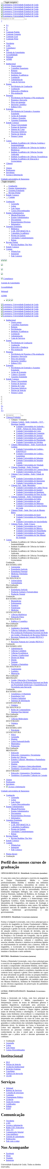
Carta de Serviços (18, 82)
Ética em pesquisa (18, 102)
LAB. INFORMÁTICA (20, 231)
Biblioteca (15, 229)
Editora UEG (16, 107)
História (14, 739)
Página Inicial (11, 854)
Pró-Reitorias (16, 73)
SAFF (8, 1108)
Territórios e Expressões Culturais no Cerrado (29, 769)
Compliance (11, 48)
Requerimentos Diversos (21, 222)
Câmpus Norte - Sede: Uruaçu (23, 524)
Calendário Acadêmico (20, 233)
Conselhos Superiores (19, 68)
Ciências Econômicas (19, 653)
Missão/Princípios (18, 215)
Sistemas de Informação (20, 701)
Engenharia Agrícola (19, 569)
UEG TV (10, 1130)
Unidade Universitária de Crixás (29, 526)
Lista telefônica (12, 1134)
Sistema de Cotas (18, 129)
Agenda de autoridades (15, 1137)
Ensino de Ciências (18, 757)
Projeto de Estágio (18, 235)
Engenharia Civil (17, 696)
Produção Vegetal (18, 594)
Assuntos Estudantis (19, 120)
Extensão (9, 109)
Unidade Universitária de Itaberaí (29, 479)
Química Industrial (18, 698)
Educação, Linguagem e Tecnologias (25, 755)
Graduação (15, 89)
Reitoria (14, 70)
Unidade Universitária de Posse (28, 472)
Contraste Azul (12, 36)
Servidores (10, 172)
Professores (10, 170)
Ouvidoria (10, 43)
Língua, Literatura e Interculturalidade (26, 766)
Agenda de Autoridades (15, 52)
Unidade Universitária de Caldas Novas (31, 488)
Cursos (9, 141)
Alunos (9, 168)
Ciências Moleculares (19, 719)
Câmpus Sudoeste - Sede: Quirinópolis (26, 497)
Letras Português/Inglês (20, 741)
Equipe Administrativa (17, 188)
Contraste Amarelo (13, 34)
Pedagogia (15, 746)
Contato (12, 197)
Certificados (11, 1104)
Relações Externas (13, 1069)
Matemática (15, 744)
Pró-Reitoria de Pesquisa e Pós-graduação (27, 98)
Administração (17, 80)
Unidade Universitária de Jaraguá (29, 435)
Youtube (9, 1158)
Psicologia (15, 730)
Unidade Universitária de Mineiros (29, 503)
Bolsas (13, 240)
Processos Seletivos (19, 132)
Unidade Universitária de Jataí (28, 501)
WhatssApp (15, 251)
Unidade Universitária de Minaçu (29, 528)
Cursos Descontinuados (20, 211)
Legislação (15, 77)
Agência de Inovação (14, 1073)
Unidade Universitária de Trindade (29, 465)
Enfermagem (16, 603)
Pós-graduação (17, 93)
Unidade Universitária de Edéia (28, 499)
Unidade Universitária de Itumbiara (30, 492)
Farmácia (14, 605)
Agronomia (15, 567)
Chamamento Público (14, 1097)
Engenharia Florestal (19, 571)
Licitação (9, 1099)
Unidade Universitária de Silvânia (29, 442)
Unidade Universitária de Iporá (28, 515)
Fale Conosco (16, 256)
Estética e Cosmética (19, 621)
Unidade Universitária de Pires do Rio (31, 494)
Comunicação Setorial (14, 1132)
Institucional (11, 64)
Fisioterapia (15, 608)
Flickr (8, 1156)
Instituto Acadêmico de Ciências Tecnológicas (29, 157)
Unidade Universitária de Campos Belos (32, 469)
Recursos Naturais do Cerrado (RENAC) (27, 637)
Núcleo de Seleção (18, 134)
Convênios (10, 1071)
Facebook (10, 1153)
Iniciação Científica (18, 104)
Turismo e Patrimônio (19, 664)
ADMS (9, 59)
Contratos (10, 1095)
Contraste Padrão (13, 32)
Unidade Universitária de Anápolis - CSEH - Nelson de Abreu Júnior (30, 427)
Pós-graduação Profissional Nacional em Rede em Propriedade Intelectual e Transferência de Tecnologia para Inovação (29, 684)
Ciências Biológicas (19, 614)
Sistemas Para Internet (20, 712)
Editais (8, 1106)
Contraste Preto (12, 39)
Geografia (15, 204)
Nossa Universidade (19, 125)
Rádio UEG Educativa (15, 1127)
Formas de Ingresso (19, 127)
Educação (15, 753)
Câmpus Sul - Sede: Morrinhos (23, 485)
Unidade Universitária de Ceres (28, 431)
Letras (13, 206)
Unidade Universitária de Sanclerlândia (31, 522)
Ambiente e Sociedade (20, 628)
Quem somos (16, 66)
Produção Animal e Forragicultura (24, 592)
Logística (14, 671)
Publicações (10, 1139)
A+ (7, 25)
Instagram (15, 254)
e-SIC (8, 46)
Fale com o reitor (12, 1141)
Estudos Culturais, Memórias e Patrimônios (28, 759)
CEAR (9, 1076)
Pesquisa (9, 95)
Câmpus (9, 163)
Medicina (14, 610)
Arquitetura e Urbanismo (21, 694)
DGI (8, 1062)
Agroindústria (16, 583)
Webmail (9, 57)
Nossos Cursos (17, 136)
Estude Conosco (12, 123)
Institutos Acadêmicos (19, 75)
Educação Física (17, 617)
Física (13, 735)
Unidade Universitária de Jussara (29, 483)
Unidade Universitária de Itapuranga (30, 481)
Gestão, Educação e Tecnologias (24, 680)
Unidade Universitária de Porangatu (30, 533)
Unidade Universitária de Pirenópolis (30, 440)
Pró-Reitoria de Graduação (21, 86)
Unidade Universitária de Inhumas (29, 458)
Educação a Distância (19, 91)
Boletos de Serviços (14, 1090)
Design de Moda (17, 657)
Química (14, 705)
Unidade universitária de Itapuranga (15, 179)
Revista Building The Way (21, 245)
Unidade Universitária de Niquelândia (31, 531)
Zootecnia (15, 576)
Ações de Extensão (18, 116)
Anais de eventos (13, 1102)
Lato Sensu (15, 208)
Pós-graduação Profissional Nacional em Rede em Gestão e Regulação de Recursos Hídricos (29, 634)
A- (7, 30)
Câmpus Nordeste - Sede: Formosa (25, 467)
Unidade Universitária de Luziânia (29, 438)
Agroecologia (16, 580)
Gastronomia (16, 669)
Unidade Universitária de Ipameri (29, 490)
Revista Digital (14, 193)
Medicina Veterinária (19, 574)
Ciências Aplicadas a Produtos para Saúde (27, 630)
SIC (7, 50)
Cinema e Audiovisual (20, 655)
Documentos (16, 220)
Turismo (14, 662)
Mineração (15, 673)
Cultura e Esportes (18, 118)
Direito (14, 660)
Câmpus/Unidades (13, 417)
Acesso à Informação (14, 175)
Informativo (15, 224)
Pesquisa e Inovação (19, 100)
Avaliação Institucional (15, 1067)
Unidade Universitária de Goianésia (30, 433)
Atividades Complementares (22, 238)
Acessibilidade (12, 55)
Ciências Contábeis (18, 651)
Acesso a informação (14, 1125)
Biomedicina (16, 601)
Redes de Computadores (20, 710)
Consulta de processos (15, 1093)
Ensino (9, 84)
